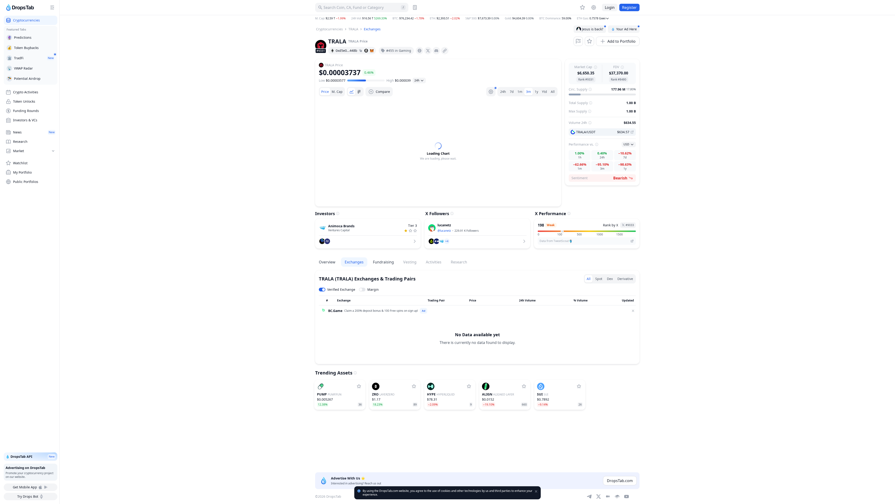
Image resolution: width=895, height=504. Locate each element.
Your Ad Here (626, 29)
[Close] (633, 311)
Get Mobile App (25, 487)
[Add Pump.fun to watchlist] (359, 386)
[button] (477, 18)
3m (528, 91)
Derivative (625, 278)
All (553, 91)
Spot (598, 278)
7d (512, 91)
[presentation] (419, 50)
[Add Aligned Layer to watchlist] (524, 386)
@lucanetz (444, 231)
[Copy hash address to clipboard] (360, 50)
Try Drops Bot (27, 496)
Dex (610, 278)
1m (519, 91)
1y (536, 91)
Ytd (544, 91)
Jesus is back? (592, 29)
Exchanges (372, 29)
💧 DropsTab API (30, 456)
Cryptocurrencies (329, 29)
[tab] (325, 91)
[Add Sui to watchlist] (579, 386)
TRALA (353, 29)
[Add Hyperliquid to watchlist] (469, 386)
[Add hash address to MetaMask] (371, 50)
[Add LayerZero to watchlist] (414, 386)
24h (503, 91)
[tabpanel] (438, 151)
